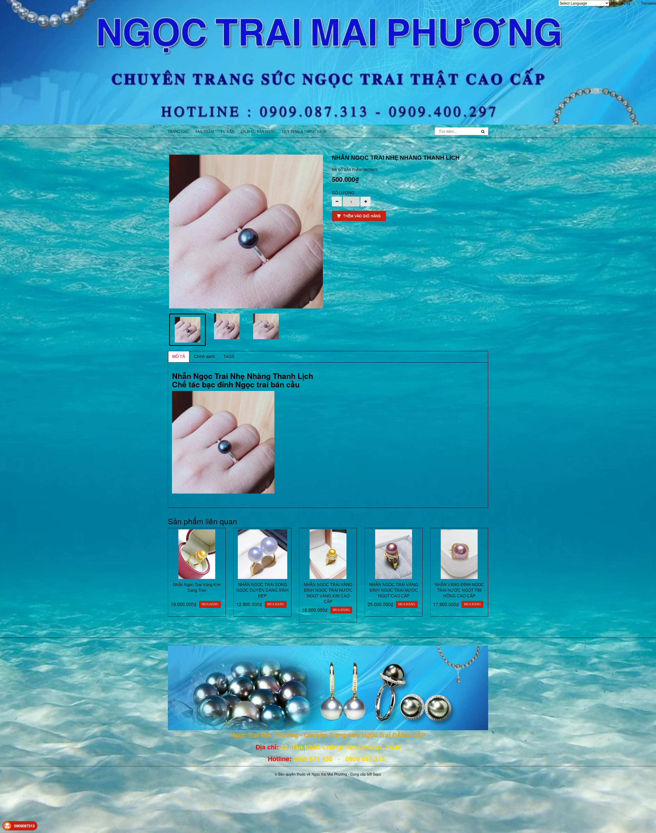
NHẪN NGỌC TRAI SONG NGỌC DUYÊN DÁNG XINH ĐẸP (262, 590)
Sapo (377, 774)
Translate (648, 3)
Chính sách (204, 356)
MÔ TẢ (178, 356)
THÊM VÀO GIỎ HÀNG (362, 216)
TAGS (228, 356)
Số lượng (343, 193)
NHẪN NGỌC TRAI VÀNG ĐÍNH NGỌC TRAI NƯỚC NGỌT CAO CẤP (393, 590)
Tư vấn (227, 132)
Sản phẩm (204, 132)
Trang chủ (178, 132)
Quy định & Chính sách (304, 132)
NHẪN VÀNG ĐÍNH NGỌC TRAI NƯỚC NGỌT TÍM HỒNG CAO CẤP (459, 590)
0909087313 (24, 826)
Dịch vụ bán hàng (258, 132)
